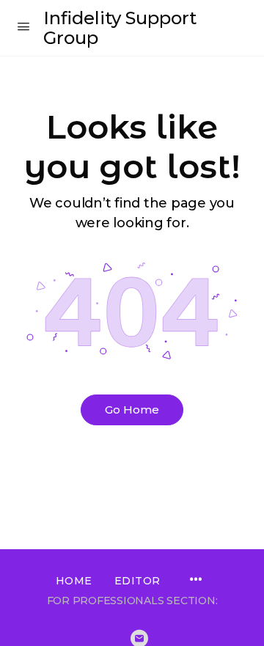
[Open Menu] (23, 26)
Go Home (132, 409)
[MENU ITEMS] (195, 581)
